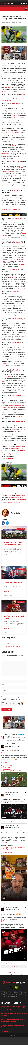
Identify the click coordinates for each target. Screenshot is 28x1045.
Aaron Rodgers (5, 153)
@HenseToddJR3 (7, 766)
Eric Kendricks (21, 288)
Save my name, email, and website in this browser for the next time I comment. (12, 698)
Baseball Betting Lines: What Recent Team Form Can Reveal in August (12, 1026)
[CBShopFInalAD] (14, 59)
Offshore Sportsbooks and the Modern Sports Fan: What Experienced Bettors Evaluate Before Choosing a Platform (14, 1007)
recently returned (16, 132)
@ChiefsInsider (7, 769)
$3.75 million (14, 175)
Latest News (4, 24)
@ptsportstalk (11, 454)
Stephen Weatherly (6, 132)
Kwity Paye (15, 103)
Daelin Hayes (15, 269)
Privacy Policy (14, 1035)
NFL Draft (11, 24)
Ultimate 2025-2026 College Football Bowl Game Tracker (13, 543)
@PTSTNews (9, 446)
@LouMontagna (7, 767)
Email (3, 684)
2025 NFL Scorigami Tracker (13, 583)
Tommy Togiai (16, 161)
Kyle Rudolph (4, 91)
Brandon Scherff (5, 407)
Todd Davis (23, 429)
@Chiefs (5, 762)
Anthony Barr (12, 277)
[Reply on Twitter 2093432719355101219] (2, 903)
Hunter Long (16, 190)
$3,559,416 (4, 382)
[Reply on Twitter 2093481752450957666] (2, 821)
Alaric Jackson (17, 395)
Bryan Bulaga (12, 405)
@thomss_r (4, 752)
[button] (26, 9)
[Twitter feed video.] (14, 779)
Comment (4, 660)
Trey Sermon (16, 242)
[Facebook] (24, 3)
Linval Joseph (8, 168)
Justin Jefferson (15, 209)
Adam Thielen (5, 209)
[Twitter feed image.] (14, 945)
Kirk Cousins (8, 87)
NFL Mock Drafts (18, 24)
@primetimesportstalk (14, 502)
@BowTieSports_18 (15, 771)
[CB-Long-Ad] (14, 486)
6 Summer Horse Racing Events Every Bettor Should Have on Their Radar (13, 1020)
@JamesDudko (10, 458)
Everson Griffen (16, 115)
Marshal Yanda (20, 405)
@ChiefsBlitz (16, 746)
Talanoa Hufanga (18, 218)
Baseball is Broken (6, 1031)
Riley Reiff (7, 376)
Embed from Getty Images (6, 463)
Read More (6, 558)
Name (3, 679)
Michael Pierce (21, 168)
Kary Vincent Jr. (17, 319)
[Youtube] (26, 3)
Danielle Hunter (14, 146)
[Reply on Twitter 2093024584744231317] (2, 963)
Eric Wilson (14, 429)
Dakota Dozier (20, 416)
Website (3, 690)
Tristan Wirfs (16, 407)
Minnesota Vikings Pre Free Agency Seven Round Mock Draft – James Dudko (15, 645)
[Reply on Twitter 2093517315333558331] (2, 789)
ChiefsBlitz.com (14, 973)
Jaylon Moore (17, 370)
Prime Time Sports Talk (17, 448)
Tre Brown (16, 291)
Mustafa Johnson (18, 421)
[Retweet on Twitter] (3, 743)
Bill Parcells (11, 314)
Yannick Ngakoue (18, 117)
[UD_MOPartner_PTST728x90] (14, 215)
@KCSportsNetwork (6, 921)
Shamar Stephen (8, 171)
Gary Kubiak (4, 358)
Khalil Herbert (17, 342)
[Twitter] (21, 3)
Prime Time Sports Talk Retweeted (11, 743)
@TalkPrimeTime (20, 446)
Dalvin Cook (13, 259)
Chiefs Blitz (8, 746)
